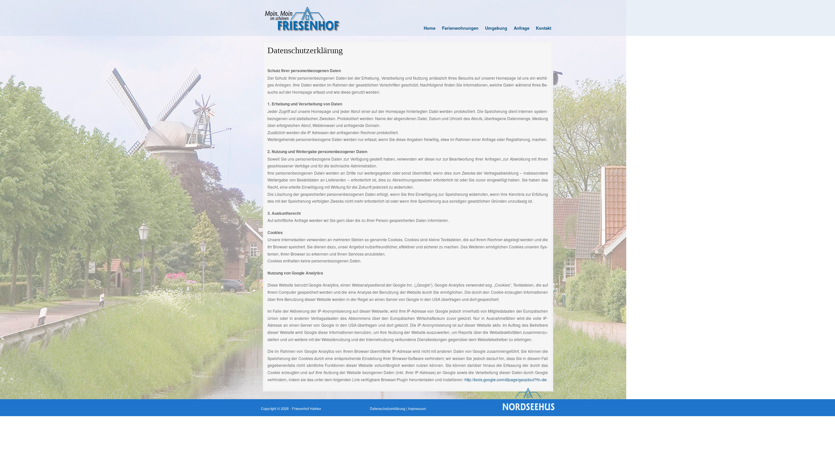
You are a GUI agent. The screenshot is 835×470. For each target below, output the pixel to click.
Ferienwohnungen (460, 28)
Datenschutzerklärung (305, 50)
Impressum (417, 408)
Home (429, 28)
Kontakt (543, 28)
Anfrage (521, 28)
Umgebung (496, 28)
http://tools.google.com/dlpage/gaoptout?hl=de (505, 379)
